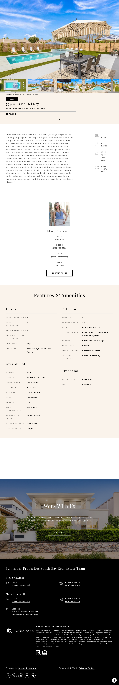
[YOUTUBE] (27, 675)
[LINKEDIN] (20, 675)
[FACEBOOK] (8, 675)
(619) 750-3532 (59, 248)
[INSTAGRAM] (14, 675)
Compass (98, 630)
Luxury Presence (27, 668)
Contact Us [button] (59, 532)
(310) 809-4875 (72, 585)
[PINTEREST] (33, 675)
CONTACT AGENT (59, 273)
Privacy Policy (86, 668)
